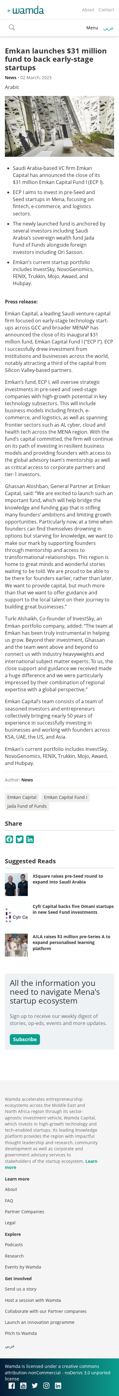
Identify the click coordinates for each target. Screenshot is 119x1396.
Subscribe (25, 1039)
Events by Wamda (23, 1267)
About (88, 10)
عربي (108, 27)
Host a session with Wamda (33, 1300)
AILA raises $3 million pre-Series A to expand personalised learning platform (71, 942)
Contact (106, 10)
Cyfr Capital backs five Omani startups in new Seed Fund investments (73, 909)
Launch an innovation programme (39, 1322)
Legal (10, 1222)
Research (14, 1256)
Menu (92, 28)
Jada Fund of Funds (27, 806)
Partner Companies (24, 1211)
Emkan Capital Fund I (65, 797)
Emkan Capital (22, 797)
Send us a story (20, 1289)
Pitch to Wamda (21, 1333)
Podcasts (14, 1244)
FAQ (9, 1200)
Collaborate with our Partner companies (46, 1311)
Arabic (12, 87)
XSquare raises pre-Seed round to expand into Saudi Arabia (68, 879)
